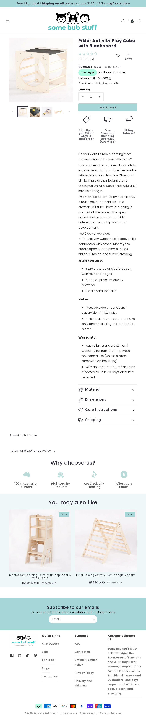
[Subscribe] (93, 619)
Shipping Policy (21, 435)
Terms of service (68, 712)
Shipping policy (88, 712)
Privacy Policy (84, 673)
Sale (45, 652)
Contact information (111, 712)
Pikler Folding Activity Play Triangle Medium (106, 575)
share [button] (129, 59)
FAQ (77, 643)
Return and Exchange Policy (30, 451)
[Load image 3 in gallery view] (47, 112)
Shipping (101, 83)
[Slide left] (13, 112)
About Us (48, 660)
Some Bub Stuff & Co (45, 712)
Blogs (46, 668)
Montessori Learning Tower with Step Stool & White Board (40, 577)
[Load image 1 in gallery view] (23, 112)
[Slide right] (69, 112)
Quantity (84, 89)
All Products (50, 643)
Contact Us (50, 676)
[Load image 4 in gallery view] (59, 112)
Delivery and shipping (83, 683)
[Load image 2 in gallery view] (35, 112)
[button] (7, 20)
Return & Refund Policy (86, 662)
